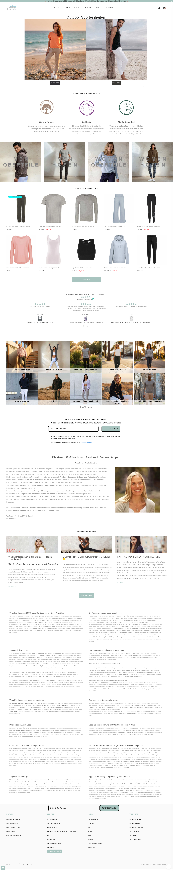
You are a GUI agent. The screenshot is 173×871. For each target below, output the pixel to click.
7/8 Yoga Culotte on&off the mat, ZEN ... (115, 226)
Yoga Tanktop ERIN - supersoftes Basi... (50, 268)
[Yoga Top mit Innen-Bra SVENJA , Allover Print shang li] (40, 318)
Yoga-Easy (79, 618)
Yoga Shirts (47, 705)
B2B (89, 835)
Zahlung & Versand (53, 823)
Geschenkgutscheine (95, 843)
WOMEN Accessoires (136, 827)
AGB (48, 835)
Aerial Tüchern (13, 711)
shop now (86, 279)
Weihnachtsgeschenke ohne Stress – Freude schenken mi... (30, 558)
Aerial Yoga (19, 730)
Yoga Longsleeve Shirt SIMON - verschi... (83, 226)
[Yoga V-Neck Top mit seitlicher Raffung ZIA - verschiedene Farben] (85, 318)
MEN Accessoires (135, 839)
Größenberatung (52, 819)
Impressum (92, 847)
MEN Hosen (133, 835)
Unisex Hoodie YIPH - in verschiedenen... (115, 268)
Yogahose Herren (56, 750)
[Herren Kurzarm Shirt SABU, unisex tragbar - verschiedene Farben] (131, 318)
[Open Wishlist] (3, 868)
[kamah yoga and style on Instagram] (27, 864)
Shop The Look (88, 382)
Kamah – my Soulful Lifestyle (86, 463)
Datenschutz (51, 839)
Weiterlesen (14, 586)
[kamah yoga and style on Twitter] (23, 864)
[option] (32, 564)
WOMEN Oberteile (135, 819)
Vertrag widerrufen (55, 851)
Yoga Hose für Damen (17, 703)
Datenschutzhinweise (86, 442)
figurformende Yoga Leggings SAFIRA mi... (149, 226)
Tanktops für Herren (61, 705)
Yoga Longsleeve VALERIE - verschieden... (18, 268)
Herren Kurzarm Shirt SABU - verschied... (50, 226)
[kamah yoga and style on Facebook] (19, 864)
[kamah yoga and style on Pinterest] (31, 864)
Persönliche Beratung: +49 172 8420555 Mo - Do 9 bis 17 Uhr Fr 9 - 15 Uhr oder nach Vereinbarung (14, 827)
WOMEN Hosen (134, 823)
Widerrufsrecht (52, 827)
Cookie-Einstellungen (54, 843)
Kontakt (90, 831)
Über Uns (91, 823)
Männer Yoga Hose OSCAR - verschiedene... (18, 226)
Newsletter (50, 847)
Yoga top (73, 786)
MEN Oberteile (134, 831)
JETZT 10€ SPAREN (110, 429)
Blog (89, 827)
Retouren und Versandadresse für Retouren (61, 831)
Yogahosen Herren (29, 703)
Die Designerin (93, 819)
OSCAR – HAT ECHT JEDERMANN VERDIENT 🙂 (86, 558)
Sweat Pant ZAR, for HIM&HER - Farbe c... (149, 268)
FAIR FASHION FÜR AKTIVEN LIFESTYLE (138, 557)
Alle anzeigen (87, 595)
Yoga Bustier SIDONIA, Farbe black (82, 268)
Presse (90, 839)
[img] (85, 297)
